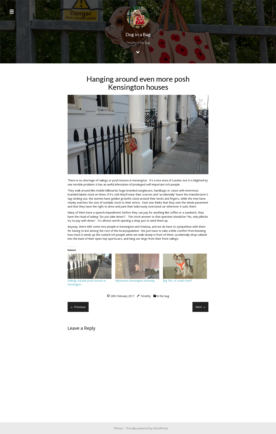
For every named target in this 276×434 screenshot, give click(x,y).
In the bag (163, 296)
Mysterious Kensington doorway (135, 280)
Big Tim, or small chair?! (177, 280)
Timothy (145, 296)
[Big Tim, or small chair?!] (185, 266)
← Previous (78, 307)
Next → (200, 307)
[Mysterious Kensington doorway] (137, 266)
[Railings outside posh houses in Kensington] (90, 266)
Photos (118, 428)
